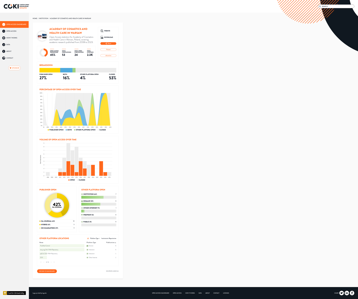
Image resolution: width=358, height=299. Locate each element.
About (207, 293)
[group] (14, 24)
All (88, 238)
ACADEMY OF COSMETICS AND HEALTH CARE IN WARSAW (70, 18)
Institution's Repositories (108, 238)
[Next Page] (51, 262)
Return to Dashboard (47, 271)
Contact (216, 293)
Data (200, 293)
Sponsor (15, 68)
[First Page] (40, 262)
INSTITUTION (43, 18)
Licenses (226, 293)
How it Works (190, 293)
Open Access (177, 293)
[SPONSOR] (14, 66)
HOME (35, 18)
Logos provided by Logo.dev (40, 293)
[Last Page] (54, 262)
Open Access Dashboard (160, 293)
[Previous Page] (43, 262)
